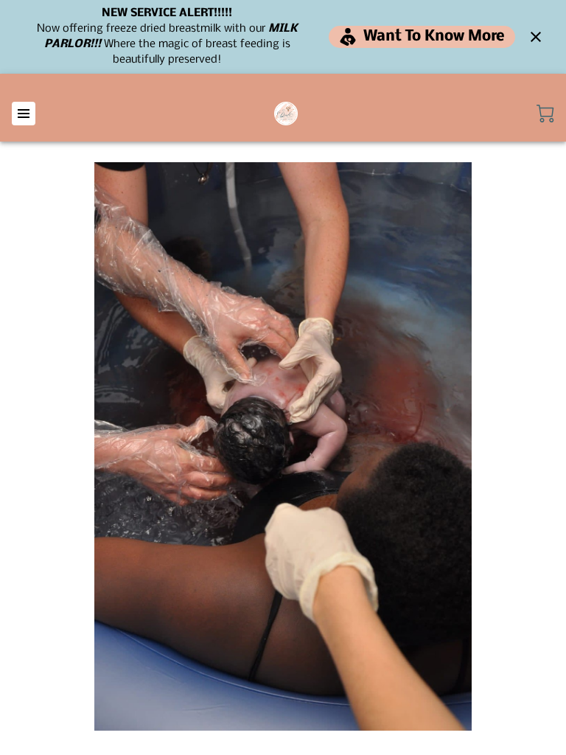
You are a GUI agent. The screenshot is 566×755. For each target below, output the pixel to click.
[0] (545, 113)
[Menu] (23, 113)
